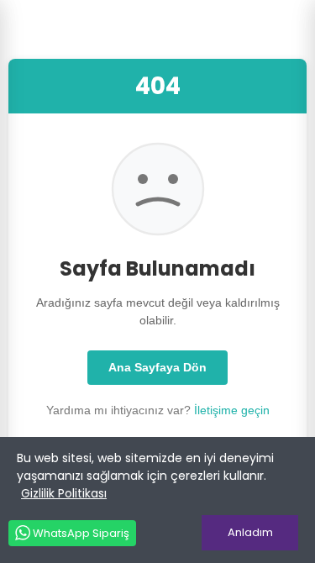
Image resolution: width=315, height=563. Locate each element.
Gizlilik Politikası (64, 493)
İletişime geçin (232, 410)
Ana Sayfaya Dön (157, 367)
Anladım (250, 532)
